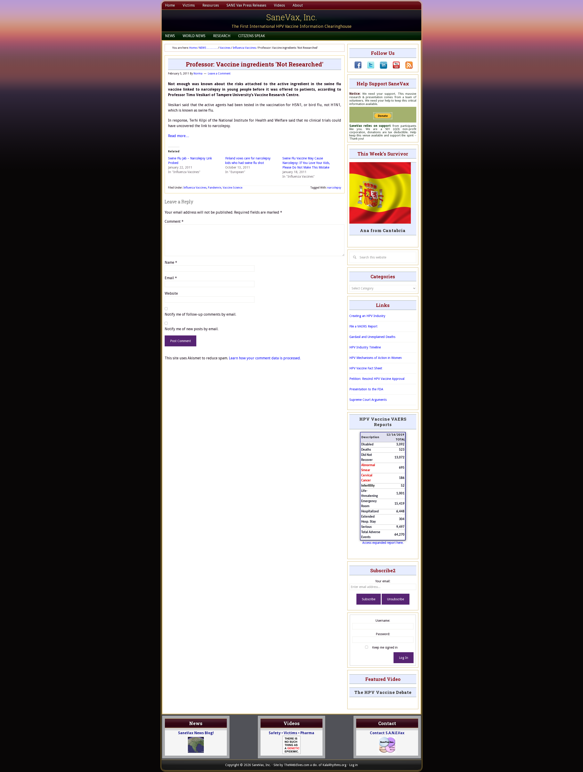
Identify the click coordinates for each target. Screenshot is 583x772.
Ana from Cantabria (383, 230)
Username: (383, 620)
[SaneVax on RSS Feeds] (406, 67)
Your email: (382, 581)
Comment (174, 221)
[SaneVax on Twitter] (368, 67)
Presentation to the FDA (366, 389)
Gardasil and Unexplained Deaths (372, 337)
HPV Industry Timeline (365, 347)
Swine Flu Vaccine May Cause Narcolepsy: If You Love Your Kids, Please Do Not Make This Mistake (306, 162)
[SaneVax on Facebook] (358, 67)
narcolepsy (334, 187)
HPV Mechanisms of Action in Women (375, 358)
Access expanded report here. (383, 542)
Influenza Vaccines (195, 187)
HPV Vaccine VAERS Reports (383, 421)
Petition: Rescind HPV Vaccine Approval (376, 379)
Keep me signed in (385, 647)
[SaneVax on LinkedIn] (380, 67)
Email (171, 278)
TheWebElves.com (296, 765)
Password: (383, 634)
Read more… (178, 136)
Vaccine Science (232, 187)
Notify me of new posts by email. (191, 329)
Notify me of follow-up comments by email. (200, 314)
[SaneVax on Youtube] (393, 67)
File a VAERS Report (363, 326)
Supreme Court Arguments (368, 399)
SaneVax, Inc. (291, 17)
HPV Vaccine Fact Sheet (365, 368)
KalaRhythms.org (334, 765)
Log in (353, 765)
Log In (403, 658)
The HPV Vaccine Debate (383, 692)
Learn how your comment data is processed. (265, 358)
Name (171, 262)
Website (171, 293)
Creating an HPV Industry (367, 316)
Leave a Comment (219, 73)
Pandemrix (214, 187)
